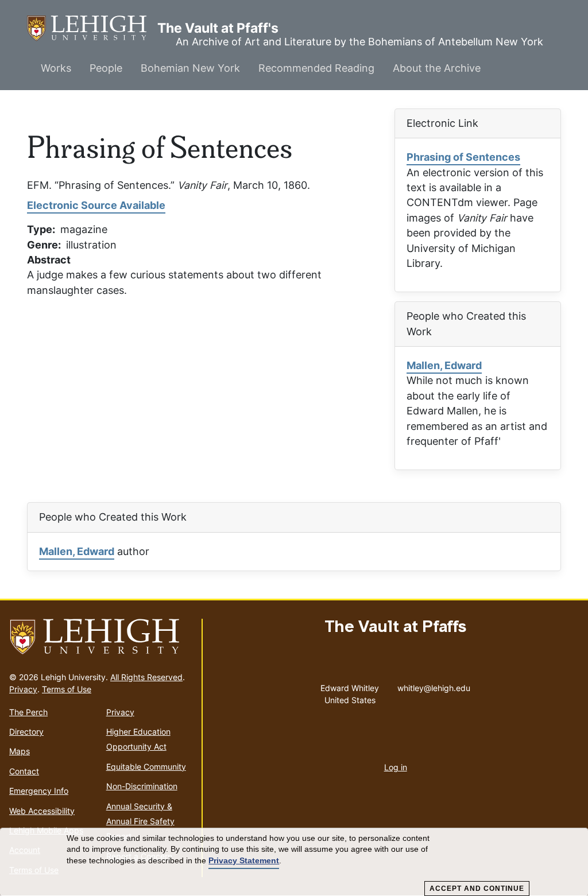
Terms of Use (66, 689)
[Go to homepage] (100, 637)
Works (56, 68)
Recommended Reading (316, 68)
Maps (19, 751)
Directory (26, 731)
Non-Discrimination (141, 786)
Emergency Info (38, 790)
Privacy (23, 689)
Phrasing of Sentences (463, 157)
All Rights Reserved (146, 677)
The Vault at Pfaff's (92, 28)
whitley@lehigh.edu (433, 685)
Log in (395, 767)
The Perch (28, 712)
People (106, 68)
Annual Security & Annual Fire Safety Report (140, 821)
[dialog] (294, 862)
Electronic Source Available (96, 205)
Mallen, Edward (444, 365)
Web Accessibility (42, 810)
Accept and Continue (477, 889)
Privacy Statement (243, 860)
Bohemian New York (190, 68)
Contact (24, 771)
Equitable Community (146, 766)
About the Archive (437, 68)
